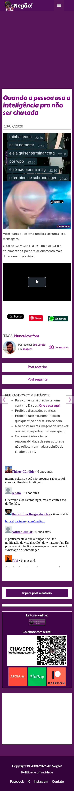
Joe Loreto (39, 344)
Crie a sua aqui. (49, 405)
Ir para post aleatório (37, 593)
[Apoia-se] (18, 676)
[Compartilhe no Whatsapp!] (58, 318)
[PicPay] (37, 676)
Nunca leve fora (26, 336)
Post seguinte (37, 379)
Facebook (17, 781)
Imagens (27, 349)
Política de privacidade (37, 772)
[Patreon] (56, 676)
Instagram (41, 781)
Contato (58, 781)
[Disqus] (37, 515)
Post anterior (37, 367)
